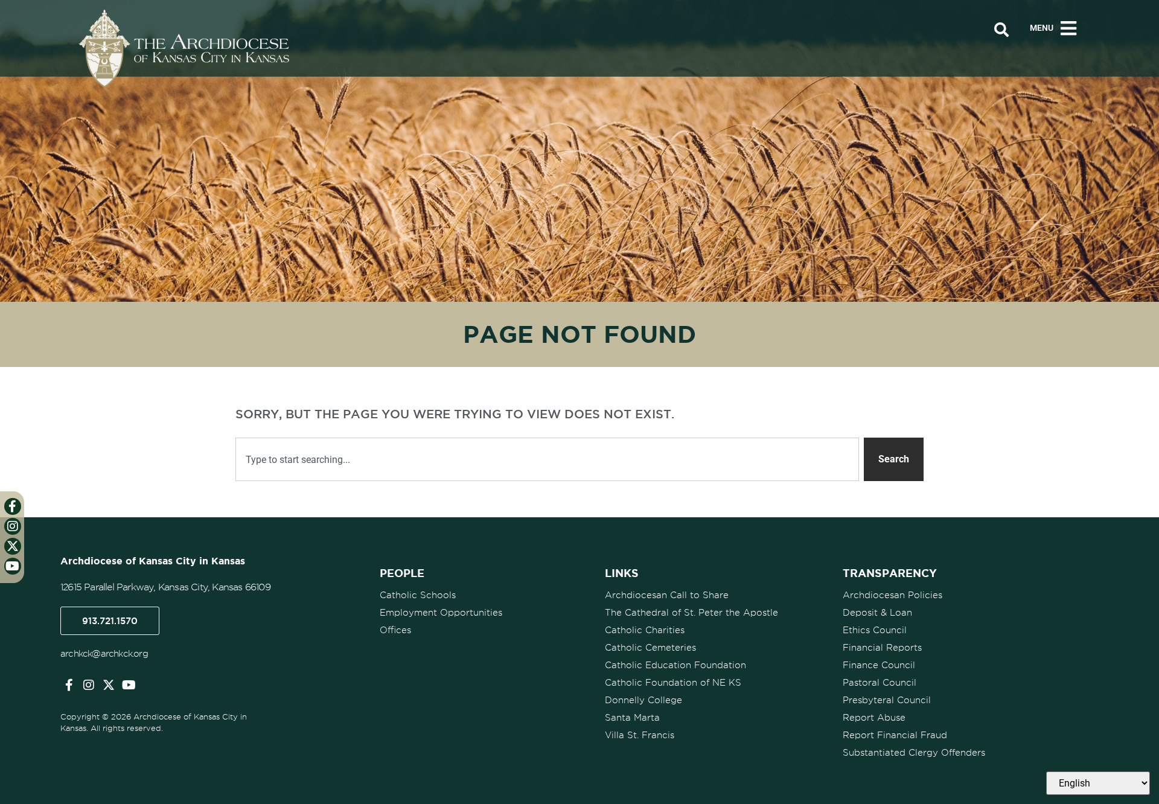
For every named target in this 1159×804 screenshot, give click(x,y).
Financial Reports (882, 647)
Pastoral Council (879, 683)
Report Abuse (874, 718)
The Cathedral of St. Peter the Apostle (691, 612)
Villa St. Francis (639, 735)
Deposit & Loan (877, 612)
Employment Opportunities (441, 612)
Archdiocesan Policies (892, 595)
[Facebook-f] (68, 685)
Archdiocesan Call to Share (667, 595)
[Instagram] (88, 685)
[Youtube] (128, 685)
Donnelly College (643, 700)
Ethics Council (875, 630)
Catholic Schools (418, 595)
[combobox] (547, 459)
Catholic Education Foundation (675, 665)
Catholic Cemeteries (650, 647)
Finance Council (879, 665)
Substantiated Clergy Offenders (914, 753)
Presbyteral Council (887, 700)
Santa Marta (632, 718)
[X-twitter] (108, 685)
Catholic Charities (645, 630)
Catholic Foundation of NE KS (673, 683)
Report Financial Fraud (895, 735)
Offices (395, 630)
